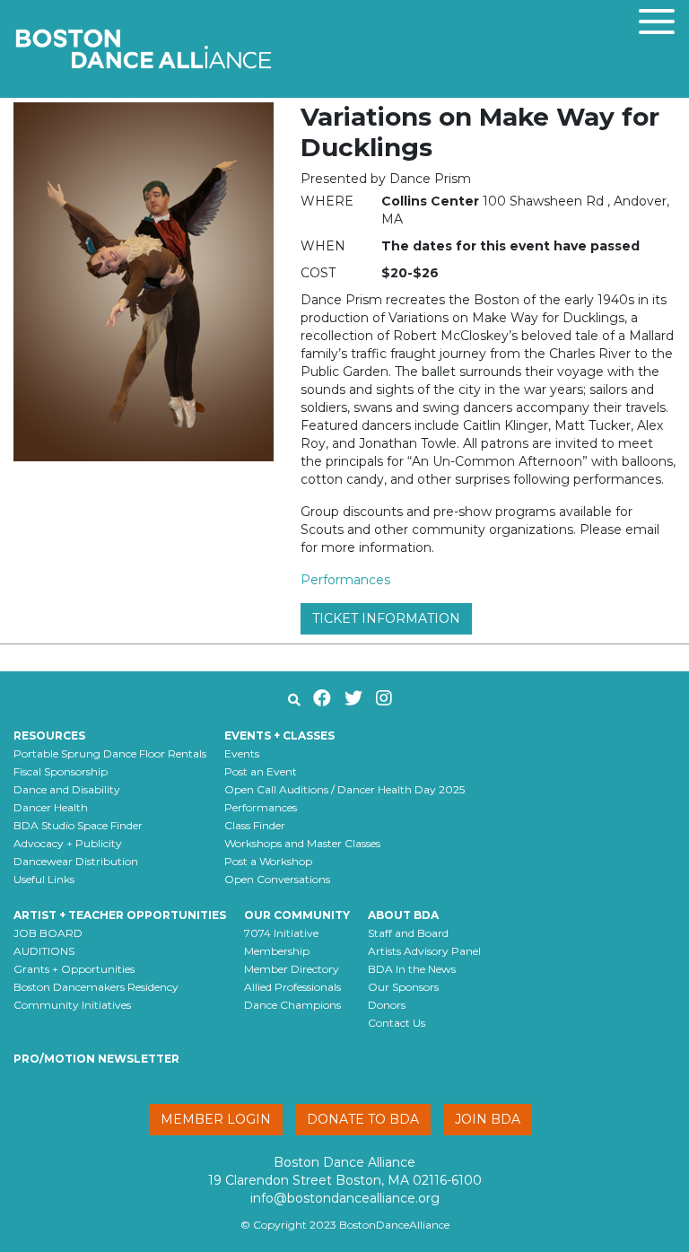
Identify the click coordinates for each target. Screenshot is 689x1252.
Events (241, 753)
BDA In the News (412, 969)
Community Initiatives (72, 1004)
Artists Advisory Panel (424, 951)
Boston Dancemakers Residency (96, 987)
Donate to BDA (363, 1119)
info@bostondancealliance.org (345, 1198)
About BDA (403, 915)
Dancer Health (50, 807)
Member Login (216, 1119)
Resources (49, 735)
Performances (345, 580)
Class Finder (254, 825)
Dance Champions (292, 1004)
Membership (277, 951)
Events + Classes (279, 735)
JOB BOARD (48, 933)
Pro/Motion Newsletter (96, 1058)
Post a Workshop (268, 861)
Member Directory (291, 969)
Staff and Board (408, 933)
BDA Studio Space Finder (78, 825)
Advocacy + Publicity (67, 843)
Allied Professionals (292, 987)
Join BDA (487, 1119)
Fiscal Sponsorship (60, 771)
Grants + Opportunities (74, 969)
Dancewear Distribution (75, 861)
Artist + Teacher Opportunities (119, 915)
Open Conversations (277, 879)
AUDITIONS (43, 951)
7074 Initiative (281, 933)
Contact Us (396, 1022)
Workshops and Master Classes (302, 843)
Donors (387, 1004)
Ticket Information (386, 618)
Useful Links (43, 879)
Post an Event (260, 771)
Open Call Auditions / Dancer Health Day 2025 (344, 789)
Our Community (297, 915)
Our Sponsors (403, 987)
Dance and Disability (66, 789)
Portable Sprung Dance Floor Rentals (109, 753)
